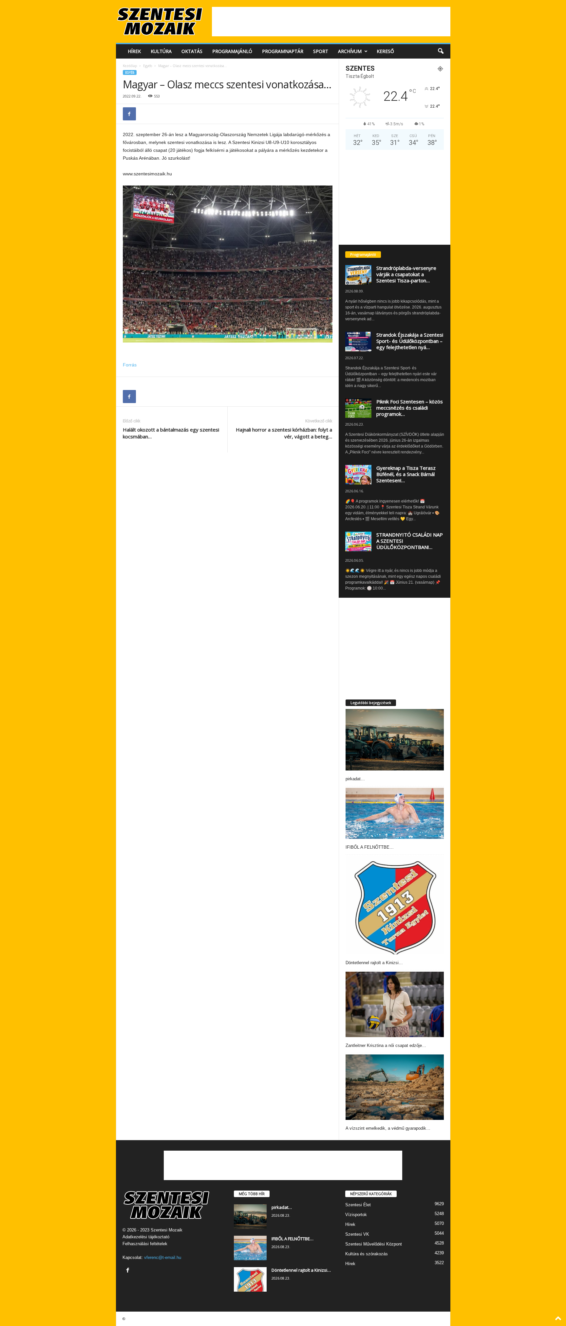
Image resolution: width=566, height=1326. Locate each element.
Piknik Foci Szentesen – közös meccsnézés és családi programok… (409, 407)
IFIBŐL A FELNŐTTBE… (370, 847)
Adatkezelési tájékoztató (146, 1236)
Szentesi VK (357, 1234)
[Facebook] (129, 113)
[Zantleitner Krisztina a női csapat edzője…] (395, 1004)
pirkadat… (355, 778)
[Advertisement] (331, 21)
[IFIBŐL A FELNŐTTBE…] (395, 813)
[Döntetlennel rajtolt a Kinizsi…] (395, 905)
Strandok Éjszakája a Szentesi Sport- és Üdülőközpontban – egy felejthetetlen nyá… (409, 340)
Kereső (385, 51)
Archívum (350, 51)
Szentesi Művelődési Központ (373, 1244)
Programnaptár (282, 51)
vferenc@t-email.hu (162, 1257)
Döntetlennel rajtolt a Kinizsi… (374, 962)
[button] (440, 51)
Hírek (134, 51)
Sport (320, 51)
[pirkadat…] (395, 739)
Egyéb (147, 65)
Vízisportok (356, 1214)
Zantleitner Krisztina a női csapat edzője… (386, 1045)
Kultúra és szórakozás (366, 1253)
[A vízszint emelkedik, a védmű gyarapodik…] (395, 1087)
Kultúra (161, 51)
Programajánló (232, 51)
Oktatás (191, 51)
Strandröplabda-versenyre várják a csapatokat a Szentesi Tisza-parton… (406, 274)
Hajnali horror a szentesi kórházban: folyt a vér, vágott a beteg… (284, 433)
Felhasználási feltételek (145, 1243)
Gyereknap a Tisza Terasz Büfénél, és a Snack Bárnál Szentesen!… (406, 474)
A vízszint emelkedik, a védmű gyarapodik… (388, 1128)
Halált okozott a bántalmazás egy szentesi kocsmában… (171, 433)
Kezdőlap (130, 65)
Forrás (130, 364)
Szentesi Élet (358, 1204)
